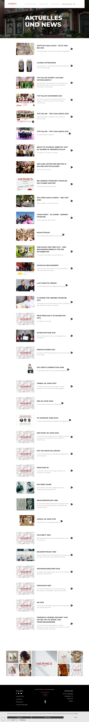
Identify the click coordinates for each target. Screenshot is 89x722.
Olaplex (71, 701)
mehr (75, 717)
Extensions (70, 698)
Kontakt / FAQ (20, 696)
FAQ (74, 4)
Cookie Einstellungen (22, 704)
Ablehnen (19, 717)
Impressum (19, 699)
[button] (30, 4)
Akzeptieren (47, 717)
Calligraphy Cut (69, 696)
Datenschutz (19, 702)
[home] (12, 4)
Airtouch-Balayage (68, 693)
